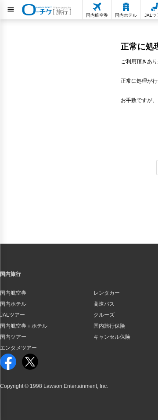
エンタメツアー (18, 348)
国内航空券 (13, 293)
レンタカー (106, 293)
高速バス (104, 304)
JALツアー (12, 315)
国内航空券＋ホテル (23, 326)
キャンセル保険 (111, 337)
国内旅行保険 (109, 326)
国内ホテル (13, 304)
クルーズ (104, 315)
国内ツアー (13, 337)
